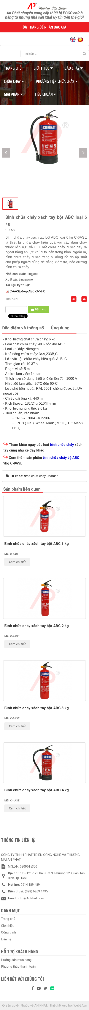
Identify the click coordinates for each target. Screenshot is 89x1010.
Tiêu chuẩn (44, 94)
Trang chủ (8, 919)
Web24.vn (80, 1005)
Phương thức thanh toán (18, 967)
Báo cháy (72, 68)
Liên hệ (6, 939)
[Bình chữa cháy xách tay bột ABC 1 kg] (44, 516)
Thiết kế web (58, 1005)
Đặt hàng (40, 309)
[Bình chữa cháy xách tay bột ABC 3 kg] (44, 681)
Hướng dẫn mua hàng (16, 960)
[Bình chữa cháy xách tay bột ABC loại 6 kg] (44, 137)
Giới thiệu (41, 68)
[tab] (23, 328)
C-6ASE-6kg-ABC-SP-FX (27, 291)
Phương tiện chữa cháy (55, 81)
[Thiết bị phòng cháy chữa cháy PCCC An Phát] (44, 6)
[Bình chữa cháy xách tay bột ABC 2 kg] (44, 598)
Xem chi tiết (17, 562)
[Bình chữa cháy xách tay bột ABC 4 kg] (44, 763)
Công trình (8, 932)
